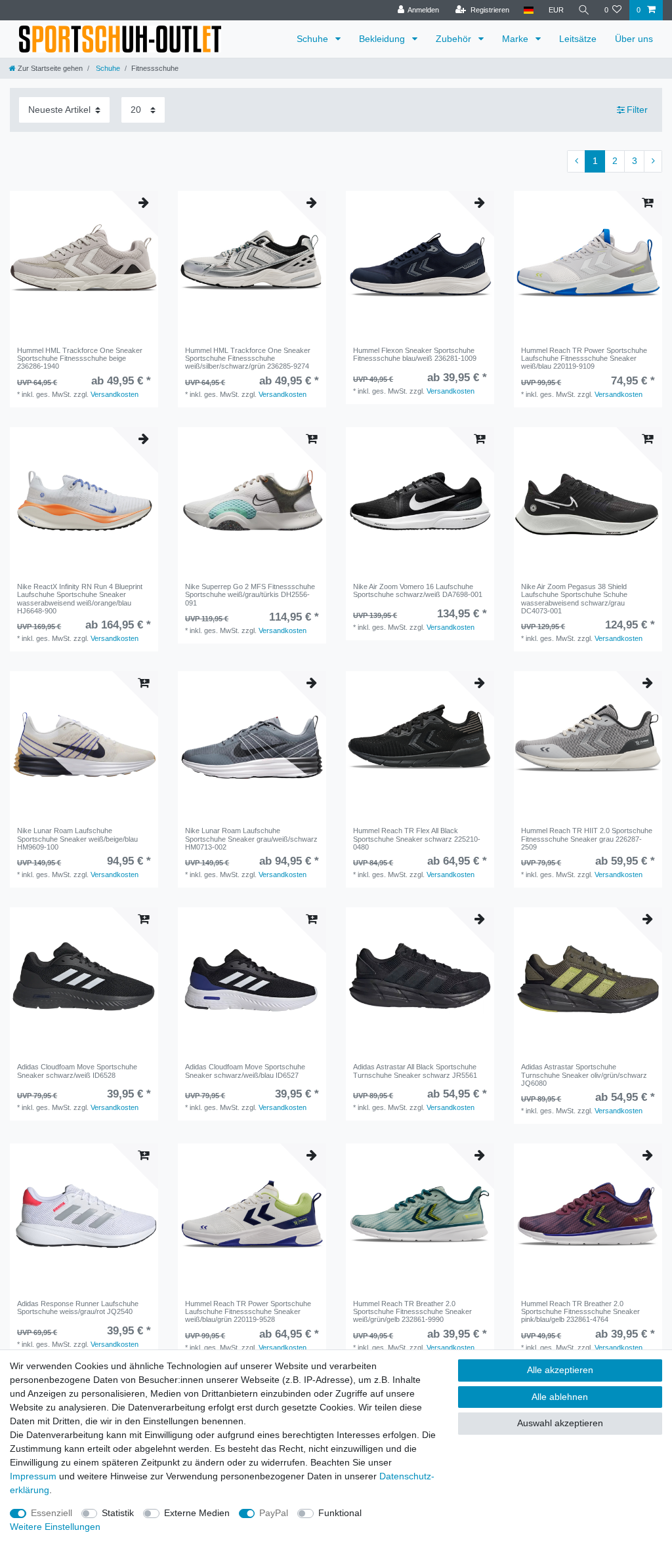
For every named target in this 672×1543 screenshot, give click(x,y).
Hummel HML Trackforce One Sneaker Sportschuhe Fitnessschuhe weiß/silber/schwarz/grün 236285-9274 (247, 358)
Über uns (634, 38)
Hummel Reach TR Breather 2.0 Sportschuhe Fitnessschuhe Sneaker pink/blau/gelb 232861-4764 (580, 1312)
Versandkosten (114, 394)
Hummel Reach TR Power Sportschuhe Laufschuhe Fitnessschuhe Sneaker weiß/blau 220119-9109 (584, 358)
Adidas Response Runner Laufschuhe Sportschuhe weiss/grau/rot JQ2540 (77, 1307)
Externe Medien (197, 1513)
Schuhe (314, 38)
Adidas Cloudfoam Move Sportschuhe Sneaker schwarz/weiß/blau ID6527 (245, 1071)
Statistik (118, 1513)
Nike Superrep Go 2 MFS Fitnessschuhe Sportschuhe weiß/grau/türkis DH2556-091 (250, 595)
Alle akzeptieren (560, 1370)
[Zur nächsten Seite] (653, 161)
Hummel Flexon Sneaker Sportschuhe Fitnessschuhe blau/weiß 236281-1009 (414, 354)
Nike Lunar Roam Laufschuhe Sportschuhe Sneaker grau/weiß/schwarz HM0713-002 (251, 839)
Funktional (340, 1513)
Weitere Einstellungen (55, 1526)
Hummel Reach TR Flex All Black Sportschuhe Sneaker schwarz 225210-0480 (416, 839)
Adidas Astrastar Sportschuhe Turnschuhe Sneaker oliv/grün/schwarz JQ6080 (584, 1075)
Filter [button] (637, 109)
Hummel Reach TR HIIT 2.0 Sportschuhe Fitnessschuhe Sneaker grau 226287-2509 (586, 839)
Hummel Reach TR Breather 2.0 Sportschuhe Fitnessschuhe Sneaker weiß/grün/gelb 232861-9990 (412, 1312)
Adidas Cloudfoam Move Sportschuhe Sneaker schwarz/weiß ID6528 (77, 1071)
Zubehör (455, 38)
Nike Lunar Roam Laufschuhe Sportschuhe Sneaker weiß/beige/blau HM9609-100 (77, 839)
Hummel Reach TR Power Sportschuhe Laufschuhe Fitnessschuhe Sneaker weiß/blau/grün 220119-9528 (248, 1312)
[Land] (528, 10)
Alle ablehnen (560, 1396)
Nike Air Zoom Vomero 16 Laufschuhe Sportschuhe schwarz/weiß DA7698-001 (417, 590)
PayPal (273, 1513)
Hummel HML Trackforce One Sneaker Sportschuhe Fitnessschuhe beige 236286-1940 (79, 358)
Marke (516, 38)
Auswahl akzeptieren (560, 1423)
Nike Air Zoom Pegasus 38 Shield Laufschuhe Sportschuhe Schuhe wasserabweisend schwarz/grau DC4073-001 (574, 599)
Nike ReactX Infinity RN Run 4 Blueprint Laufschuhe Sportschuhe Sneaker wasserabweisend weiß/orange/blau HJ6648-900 (79, 599)
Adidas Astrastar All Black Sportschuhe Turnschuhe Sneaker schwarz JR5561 (415, 1071)
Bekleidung (383, 38)
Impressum (33, 1476)
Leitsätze (578, 38)
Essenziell (51, 1513)
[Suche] (584, 10)
